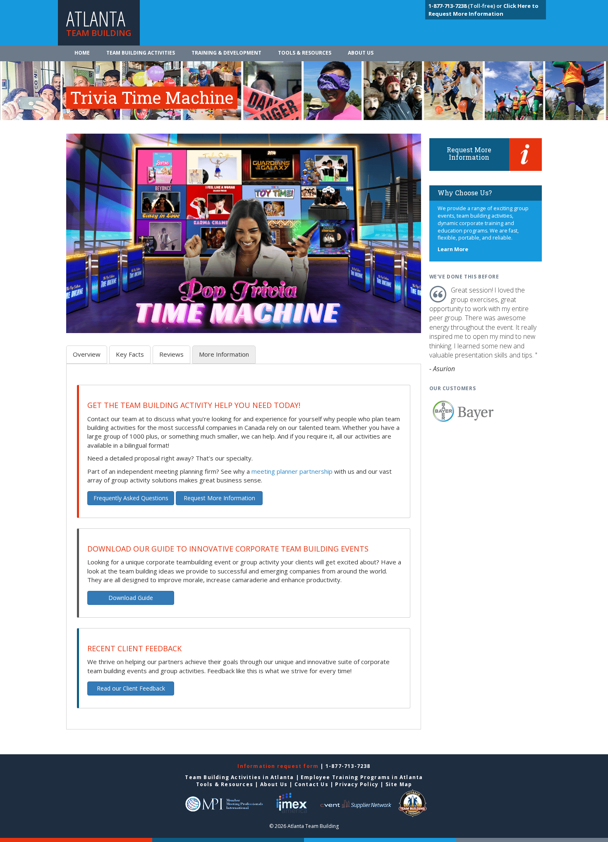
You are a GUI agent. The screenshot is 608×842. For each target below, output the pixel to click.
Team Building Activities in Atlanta (239, 777)
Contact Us (311, 784)
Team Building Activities (140, 52)
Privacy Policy (356, 784)
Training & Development (226, 52)
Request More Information (219, 498)
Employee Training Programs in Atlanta (362, 777)
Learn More (453, 249)
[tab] (86, 354)
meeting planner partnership (292, 471)
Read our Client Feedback (131, 688)
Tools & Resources (304, 52)
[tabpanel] (243, 546)
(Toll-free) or (465, 6)
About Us (360, 52)
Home (82, 52)
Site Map (398, 784)
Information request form (278, 766)
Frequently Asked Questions (130, 498)
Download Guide (130, 598)
